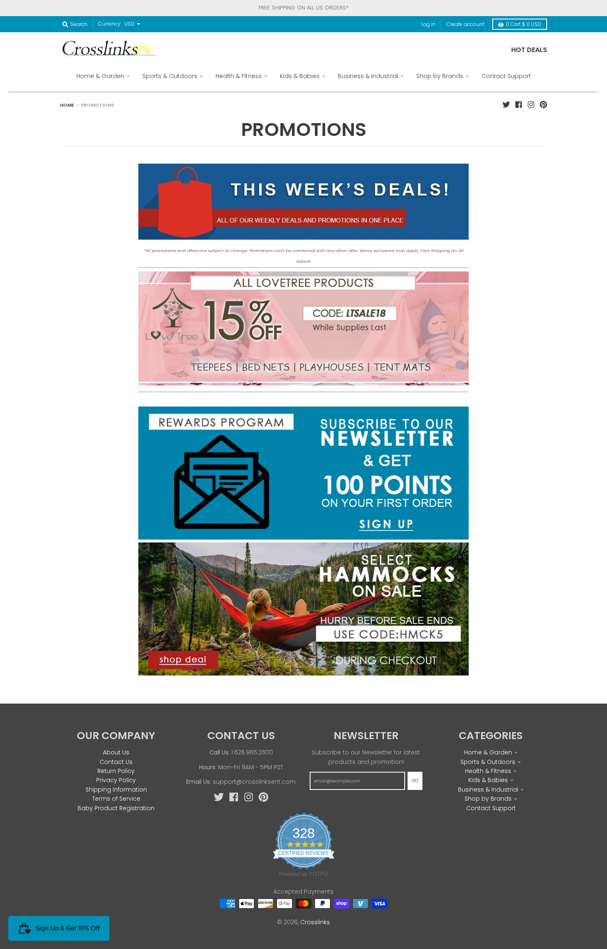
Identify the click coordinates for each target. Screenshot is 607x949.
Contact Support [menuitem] (506, 76)
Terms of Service (116, 798)
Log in (428, 24)
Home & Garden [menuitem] (100, 76)
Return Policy (116, 771)
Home (67, 105)
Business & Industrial (488, 789)
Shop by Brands (488, 798)
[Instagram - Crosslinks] (531, 104)
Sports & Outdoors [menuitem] (169, 76)
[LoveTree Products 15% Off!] (303, 383)
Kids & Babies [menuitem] (300, 76)
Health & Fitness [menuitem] (239, 76)
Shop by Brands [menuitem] (439, 76)
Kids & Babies (488, 780)
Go (415, 780)
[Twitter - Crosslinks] (506, 104)
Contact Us (116, 762)
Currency (109, 23)
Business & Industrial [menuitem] (368, 76)
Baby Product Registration (116, 808)
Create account (465, 24)
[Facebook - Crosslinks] (518, 104)
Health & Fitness (488, 771)
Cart (523, 24)
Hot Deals (529, 50)
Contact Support (491, 808)
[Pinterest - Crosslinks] (543, 104)
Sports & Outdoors (487, 762)
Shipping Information (116, 789)
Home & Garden (488, 752)
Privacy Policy (116, 780)
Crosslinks (315, 922)
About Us (116, 752)
